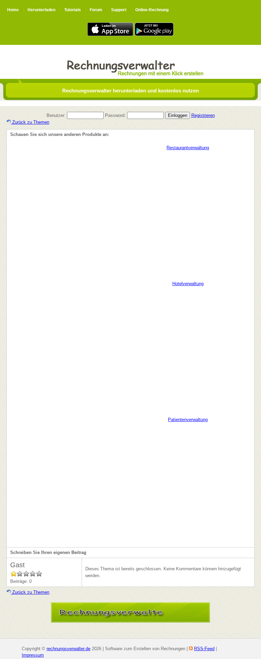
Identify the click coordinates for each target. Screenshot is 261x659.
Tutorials (72, 9)
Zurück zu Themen (30, 122)
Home (13, 9)
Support (118, 9)
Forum (96, 9)
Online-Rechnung (152, 9)
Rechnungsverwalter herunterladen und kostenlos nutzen (130, 90)
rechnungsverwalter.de (68, 648)
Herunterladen (41, 9)
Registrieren (203, 115)
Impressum (33, 655)
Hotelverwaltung (188, 283)
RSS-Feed (204, 648)
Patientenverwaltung (188, 419)
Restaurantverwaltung (188, 147)
